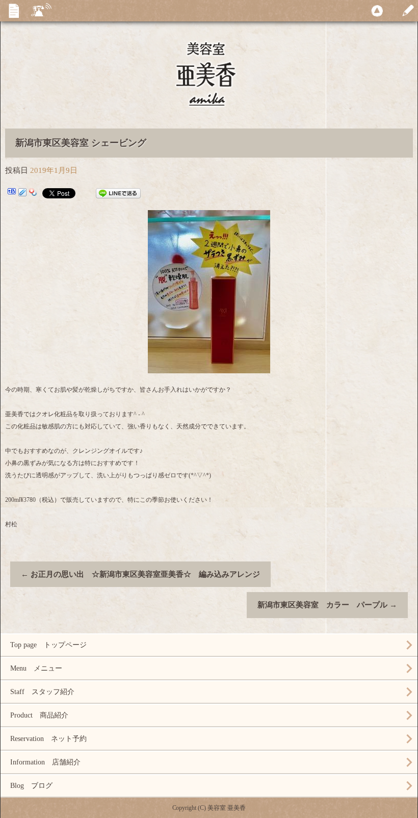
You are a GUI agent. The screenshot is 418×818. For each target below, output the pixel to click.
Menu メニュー (36, 668)
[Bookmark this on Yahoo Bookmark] (33, 193)
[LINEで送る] (118, 193)
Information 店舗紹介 (45, 762)
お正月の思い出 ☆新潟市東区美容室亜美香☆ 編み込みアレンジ (140, 574)
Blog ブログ (31, 785)
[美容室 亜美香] (209, 86)
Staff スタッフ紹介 (42, 692)
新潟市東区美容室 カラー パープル (327, 605)
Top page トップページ (48, 645)
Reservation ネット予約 (48, 739)
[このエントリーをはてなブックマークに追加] (12, 193)
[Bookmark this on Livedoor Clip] (22, 193)
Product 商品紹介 (39, 715)
